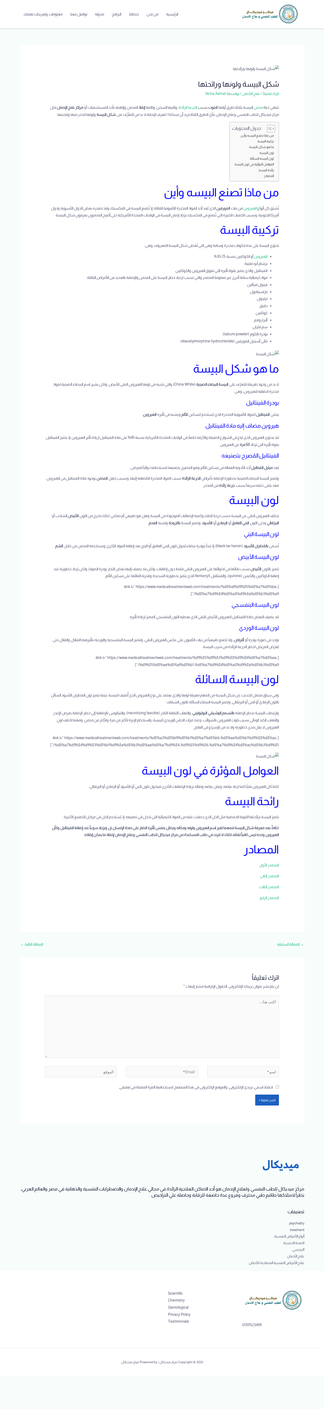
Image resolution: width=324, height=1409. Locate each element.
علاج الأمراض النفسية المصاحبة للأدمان (276, 1263)
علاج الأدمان (251, 94)
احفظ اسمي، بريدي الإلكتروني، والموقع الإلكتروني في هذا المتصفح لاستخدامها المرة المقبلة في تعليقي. (196, 1087)
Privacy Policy (179, 1314)
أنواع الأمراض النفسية (289, 1236)
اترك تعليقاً (271, 94)
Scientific (175, 1293)
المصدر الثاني (269, 876)
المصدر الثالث (269, 887)
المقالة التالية (31, 944)
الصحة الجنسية (293, 1243)
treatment (297, 1230)
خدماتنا (134, 14)
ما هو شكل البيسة (261, 147)
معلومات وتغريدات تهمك (43, 14)
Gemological (178, 1307)
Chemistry (176, 1300)
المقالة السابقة (290, 944)
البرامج (116, 14)
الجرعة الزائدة (188, 107)
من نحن (152, 14)
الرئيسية (172, 14)
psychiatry (296, 1223)
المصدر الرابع (269, 898)
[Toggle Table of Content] (268, 129)
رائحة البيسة (266, 170)
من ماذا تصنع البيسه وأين (257, 135)
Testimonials (178, 1321)
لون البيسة (266, 153)
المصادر (269, 176)
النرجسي (298, 1249)
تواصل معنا (78, 14)
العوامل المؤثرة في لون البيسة (254, 164)
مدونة (99, 14)
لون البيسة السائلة (262, 158)
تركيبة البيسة (265, 141)
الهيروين (250, 208)
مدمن (258, 107)
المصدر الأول (268, 865)
